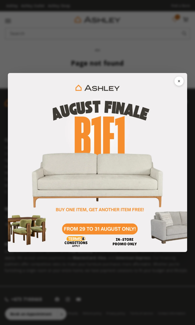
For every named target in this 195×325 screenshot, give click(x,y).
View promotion (97, 162)
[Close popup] (179, 81)
